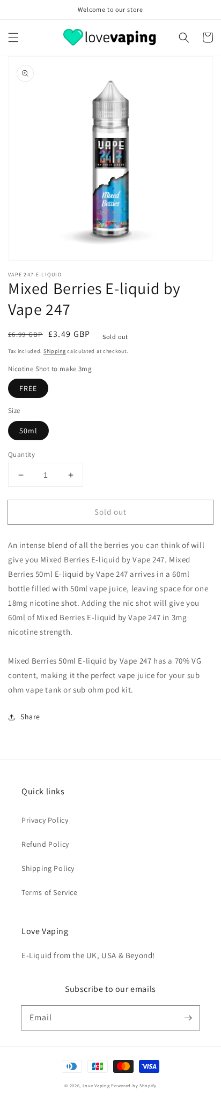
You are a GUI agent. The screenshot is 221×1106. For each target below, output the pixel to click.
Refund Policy (45, 844)
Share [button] (30, 716)
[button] (13, 37)
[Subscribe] (188, 1017)
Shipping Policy (48, 868)
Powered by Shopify (134, 1085)
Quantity (21, 454)
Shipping (54, 351)
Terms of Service (49, 892)
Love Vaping (96, 1085)
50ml (28, 430)
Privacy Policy (44, 820)
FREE (28, 388)
